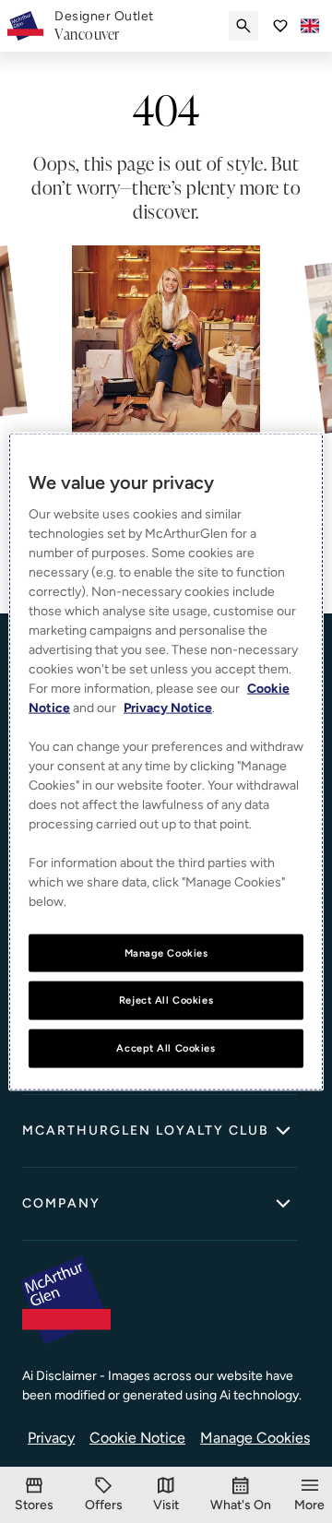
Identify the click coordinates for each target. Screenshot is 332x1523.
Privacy (51, 1437)
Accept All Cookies (165, 1047)
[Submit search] (243, 26)
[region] (166, 761)
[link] (104, 25)
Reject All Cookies (166, 1000)
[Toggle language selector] (310, 26)
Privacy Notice (168, 707)
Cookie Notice (137, 1437)
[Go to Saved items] (280, 26)
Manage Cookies (255, 1437)
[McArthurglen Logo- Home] (25, 26)
